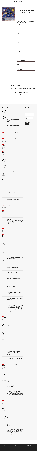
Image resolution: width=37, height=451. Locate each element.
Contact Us (29, 4)
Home (6, 4)
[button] (13, 8)
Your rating (26, 110)
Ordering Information (20, 4)
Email (26, 118)
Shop (8, 4)
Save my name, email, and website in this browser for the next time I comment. (29, 121)
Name (26, 117)
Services (11, 4)
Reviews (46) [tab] (5, 107)
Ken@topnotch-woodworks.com (31, 446)
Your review (26, 112)
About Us (26, 4)
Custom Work (14, 4)
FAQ (24, 4)
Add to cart (20, 79)
